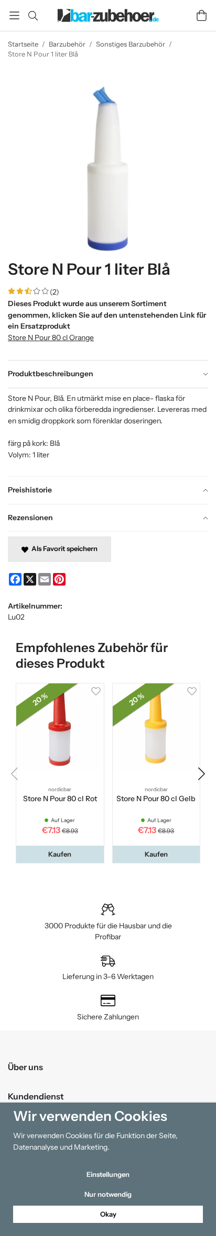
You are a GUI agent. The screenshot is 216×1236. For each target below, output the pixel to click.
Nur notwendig (108, 1194)
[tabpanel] (108, 432)
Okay (108, 1214)
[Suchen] (33, 15)
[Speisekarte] (14, 15)
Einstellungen (108, 1174)
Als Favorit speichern (63, 548)
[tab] (108, 374)
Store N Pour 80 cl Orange (51, 337)
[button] (60, 854)
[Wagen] (201, 15)
